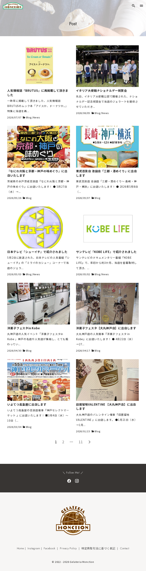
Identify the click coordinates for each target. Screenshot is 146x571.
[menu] (142, 5)
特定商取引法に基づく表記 (98, 548)
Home (20, 548)
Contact (124, 548)
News (36, 117)
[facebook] (69, 481)
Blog (29, 117)
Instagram (34, 548)
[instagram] (77, 481)
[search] (133, 5)
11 (81, 441)
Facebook (49, 548)
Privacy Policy (68, 548)
